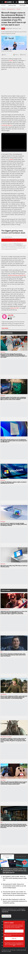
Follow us (16, 54)
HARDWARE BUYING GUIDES (7, 856)
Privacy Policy (18, 943)
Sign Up (14, 938)
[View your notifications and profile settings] (13, 2)
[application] (14, 142)
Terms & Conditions (12, 944)
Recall (11, 60)
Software (3, 9)
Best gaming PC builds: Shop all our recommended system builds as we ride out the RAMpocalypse (14, 885)
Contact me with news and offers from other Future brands (14, 935)
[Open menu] (2, 2)
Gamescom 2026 (12, 5)
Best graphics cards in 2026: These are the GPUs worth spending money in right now (15, 878)
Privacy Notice (19, 245)
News (3, 28)
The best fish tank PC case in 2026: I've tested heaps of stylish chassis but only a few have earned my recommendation (15, 893)
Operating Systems (11, 9)
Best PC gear (23, 5)
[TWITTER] (9, 318)
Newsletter (24, 54)
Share (5, 54)
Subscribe (21, 2)
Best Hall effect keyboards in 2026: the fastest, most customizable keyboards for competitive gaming (15, 901)
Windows (18, 9)
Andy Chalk (9, 28)
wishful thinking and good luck (17, 275)
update (11, 159)
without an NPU (14, 308)
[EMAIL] (11, 318)
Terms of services (17, 244)
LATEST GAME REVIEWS (20, 856)
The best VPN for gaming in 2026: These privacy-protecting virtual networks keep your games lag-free (14, 870)
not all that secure (6, 125)
